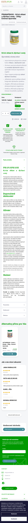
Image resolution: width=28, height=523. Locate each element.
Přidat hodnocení (8, 429)
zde (25, 510)
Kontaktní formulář (9, 488)
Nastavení (14, 514)
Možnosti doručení (20, 108)
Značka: (8, 24)
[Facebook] (3, 482)
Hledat (24, 6)
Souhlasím (14, 519)
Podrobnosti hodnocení (21, 22)
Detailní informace (6, 94)
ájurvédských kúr (11, 253)
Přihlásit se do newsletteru (9, 461)
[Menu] (26, 2)
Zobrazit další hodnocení (14, 415)
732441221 (7, 475)
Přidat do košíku (15, 113)
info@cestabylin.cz (9, 472)
